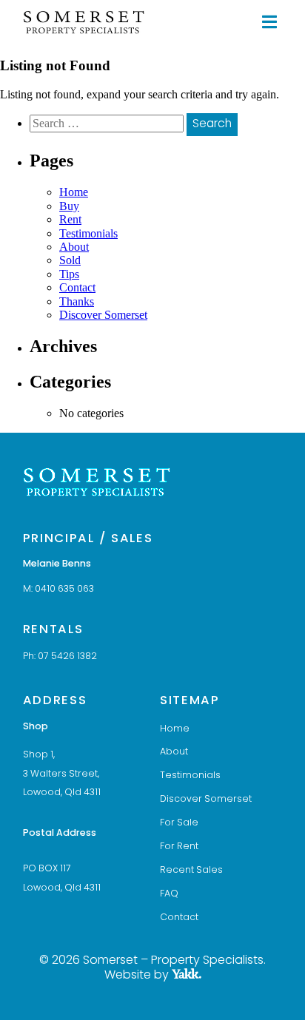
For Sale (179, 823)
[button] (269, 22)
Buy (69, 206)
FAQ (169, 894)
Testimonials (88, 233)
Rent (70, 219)
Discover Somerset (103, 314)
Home (73, 192)
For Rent (179, 846)
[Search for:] (108, 123)
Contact (77, 287)
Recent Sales (191, 870)
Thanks (76, 301)
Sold (70, 260)
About (74, 246)
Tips (69, 274)
